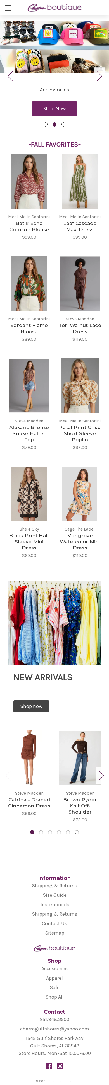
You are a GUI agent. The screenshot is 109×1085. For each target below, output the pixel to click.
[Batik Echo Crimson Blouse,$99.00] (29, 181)
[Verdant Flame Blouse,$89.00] (29, 283)
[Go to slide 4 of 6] (59, 832)
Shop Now (54, 108)
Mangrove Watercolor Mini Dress (80, 542)
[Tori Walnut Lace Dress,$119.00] (80, 283)
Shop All (54, 997)
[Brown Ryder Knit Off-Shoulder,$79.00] (80, 757)
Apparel (54, 978)
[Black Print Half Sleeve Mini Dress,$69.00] (29, 494)
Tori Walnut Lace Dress (80, 328)
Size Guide (55, 895)
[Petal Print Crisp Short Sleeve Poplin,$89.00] (80, 385)
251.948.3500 (54, 1019)
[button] (31, 706)
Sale (55, 987)
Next (99, 76)
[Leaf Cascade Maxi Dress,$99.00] (80, 181)
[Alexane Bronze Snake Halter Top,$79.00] (29, 385)
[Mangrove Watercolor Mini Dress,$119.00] (80, 494)
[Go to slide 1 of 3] (46, 124)
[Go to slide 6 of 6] (77, 832)
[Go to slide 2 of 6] (41, 832)
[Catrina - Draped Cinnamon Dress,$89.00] (29, 757)
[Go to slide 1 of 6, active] (32, 832)
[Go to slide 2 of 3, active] (55, 124)
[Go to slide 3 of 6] (50, 832)
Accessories (54, 968)
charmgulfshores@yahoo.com (54, 1029)
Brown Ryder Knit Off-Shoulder (80, 806)
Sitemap (54, 933)
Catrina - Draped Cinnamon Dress (29, 803)
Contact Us (54, 923)
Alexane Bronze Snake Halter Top (29, 433)
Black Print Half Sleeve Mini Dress (29, 542)
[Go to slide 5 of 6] (68, 832)
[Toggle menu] (7, 7)
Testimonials (54, 904)
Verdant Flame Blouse (29, 328)
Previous (9, 76)
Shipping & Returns (54, 886)
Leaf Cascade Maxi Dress (79, 226)
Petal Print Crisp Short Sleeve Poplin (80, 433)
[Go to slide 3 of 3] (63, 124)
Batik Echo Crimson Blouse (29, 226)
